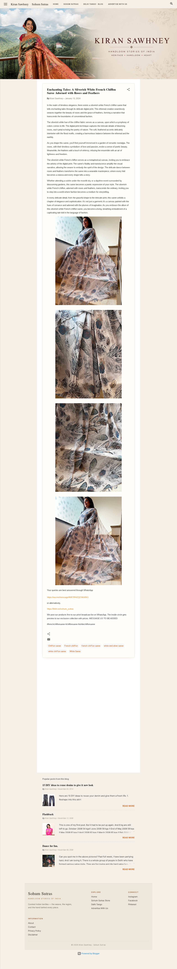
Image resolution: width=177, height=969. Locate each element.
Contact (32, 927)
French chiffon (71, 646)
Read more (129, 806)
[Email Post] (48, 640)
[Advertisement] (164, 120)
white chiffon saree (57, 651)
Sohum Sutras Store (100, 900)
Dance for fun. (50, 846)
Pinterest (132, 904)
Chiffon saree (54, 646)
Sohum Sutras (40, 4)
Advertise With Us (99, 908)
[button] (128, 90)
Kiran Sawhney (20, 4)
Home (55, 4)
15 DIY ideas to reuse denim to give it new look (67, 785)
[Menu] (5, 4)
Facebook (133, 900)
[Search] (171, 4)
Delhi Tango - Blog (93, 4)
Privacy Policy (34, 931)
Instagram (133, 896)
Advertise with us (117, 4)
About (31, 923)
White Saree (75, 651)
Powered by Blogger (90, 953)
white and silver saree (113, 646)
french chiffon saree (90, 646)
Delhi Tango (96, 904)
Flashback (48, 814)
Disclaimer (33, 934)
